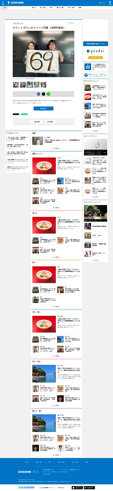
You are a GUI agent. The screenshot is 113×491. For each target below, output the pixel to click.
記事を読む (43, 108)
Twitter (104, 3)
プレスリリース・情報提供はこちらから (71, 469)
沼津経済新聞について (49, 469)
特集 (80, 7)
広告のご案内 (47, 474)
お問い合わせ (64, 471)
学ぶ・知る (71, 7)
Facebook (100, 3)
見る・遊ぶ (43, 7)
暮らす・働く (60, 7)
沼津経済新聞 (15, 3)
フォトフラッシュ (18, 23)
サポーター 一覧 (95, 57)
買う (51, 7)
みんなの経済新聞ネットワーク (26, 487)
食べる (34, 7)
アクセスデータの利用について (51, 471)
